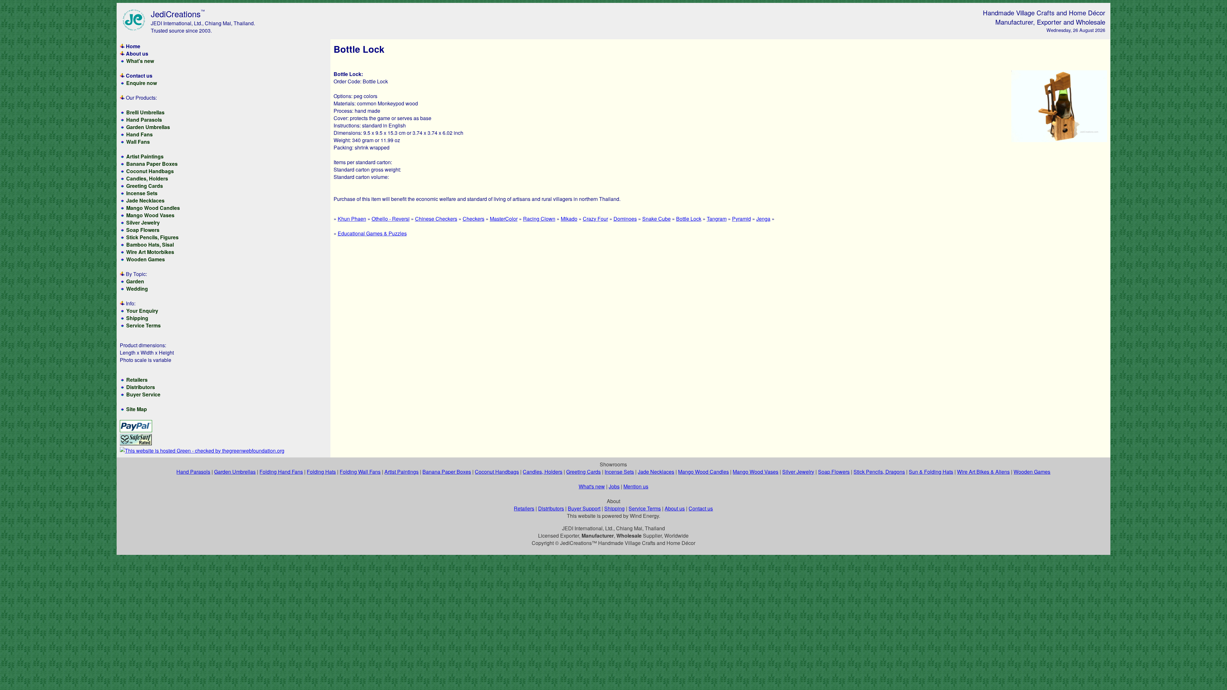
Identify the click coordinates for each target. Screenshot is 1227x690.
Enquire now (141, 83)
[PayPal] (136, 430)
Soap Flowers (142, 230)
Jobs (614, 486)
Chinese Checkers (436, 218)
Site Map (136, 409)
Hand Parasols (144, 119)
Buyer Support (584, 508)
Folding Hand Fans (281, 471)
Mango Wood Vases (150, 215)
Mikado (569, 218)
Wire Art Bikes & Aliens (983, 471)
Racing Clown (539, 218)
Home (133, 46)
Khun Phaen (352, 218)
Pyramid (741, 218)
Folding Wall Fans (360, 471)
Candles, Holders (147, 178)
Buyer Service (143, 394)
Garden (135, 281)
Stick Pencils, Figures (152, 237)
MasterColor (504, 218)
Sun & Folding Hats (931, 471)
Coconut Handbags (150, 171)
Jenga (763, 218)
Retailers (137, 379)
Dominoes (625, 218)
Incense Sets (142, 193)
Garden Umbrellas (148, 127)
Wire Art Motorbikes (150, 252)
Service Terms (143, 325)
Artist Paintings (145, 156)
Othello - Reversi (391, 218)
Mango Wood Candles (153, 207)
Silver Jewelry (143, 222)
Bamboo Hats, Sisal (150, 244)
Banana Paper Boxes (152, 163)
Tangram (717, 218)
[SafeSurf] (136, 443)
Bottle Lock (688, 218)
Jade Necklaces (145, 200)
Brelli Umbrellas (145, 112)
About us (137, 53)
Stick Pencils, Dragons (879, 471)
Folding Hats (321, 471)
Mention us (635, 486)
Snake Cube (656, 218)
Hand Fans (139, 134)
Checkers (473, 218)
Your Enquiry (142, 310)
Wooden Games (145, 259)
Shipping (137, 318)
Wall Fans (138, 141)
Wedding (137, 288)
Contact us (139, 75)
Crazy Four (595, 218)
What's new (140, 61)
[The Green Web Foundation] (202, 450)
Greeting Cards (144, 185)
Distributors (140, 387)
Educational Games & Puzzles (372, 233)
